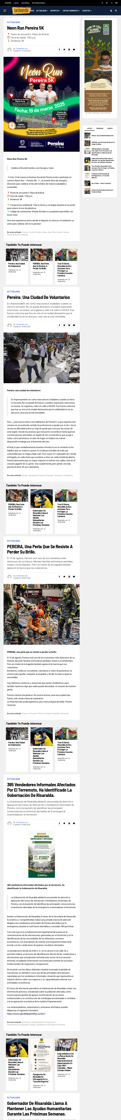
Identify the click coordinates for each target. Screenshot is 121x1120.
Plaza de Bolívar (14, 235)
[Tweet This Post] (64, 49)
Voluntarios (68, 475)
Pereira (66, 232)
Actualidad (41, 10)
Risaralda (49, 475)
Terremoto (58, 475)
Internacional (38, 3)
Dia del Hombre (35, 232)
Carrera (25, 232)
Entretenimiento (70, 10)
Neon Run (52, 232)
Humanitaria (33, 475)
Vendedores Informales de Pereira (50, 1025)
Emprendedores (38, 1022)
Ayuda (24, 475)
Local (16, 3)
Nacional (25, 3)
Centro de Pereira (29, 714)
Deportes (54, 10)
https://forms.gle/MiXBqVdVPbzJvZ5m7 (26, 1014)
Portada (24, 235)
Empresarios (51, 1022)
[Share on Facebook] (59, 49)
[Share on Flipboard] (69, 49)
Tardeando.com (22, 49)
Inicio (31, 10)
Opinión (8, 3)
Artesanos (26, 1022)
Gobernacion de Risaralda (17, 1025)
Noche (59, 232)
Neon (45, 232)
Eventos (86, 10)
